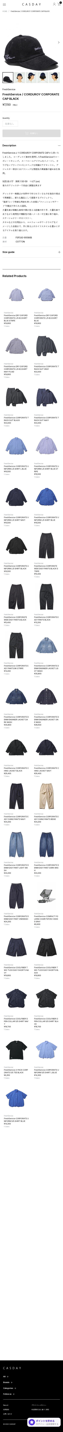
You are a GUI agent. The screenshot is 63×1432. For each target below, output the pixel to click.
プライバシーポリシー (39, 1405)
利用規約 (6, 1409)
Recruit (5, 1405)
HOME (4, 11)
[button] (5, 42)
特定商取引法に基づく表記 (40, 1409)
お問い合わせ (7, 1414)
